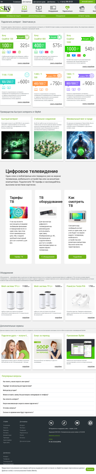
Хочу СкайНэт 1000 (70, 39)
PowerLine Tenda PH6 (76, 286)
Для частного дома (39, 2)
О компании (17, 2)
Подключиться (24, 433)
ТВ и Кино (22, 428)
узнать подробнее (23, 63)
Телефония (23, 430)
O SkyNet (5, 421)
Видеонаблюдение (8, 464)
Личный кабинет (87, 2)
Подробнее (77, 257)
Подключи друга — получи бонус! (16, 335)
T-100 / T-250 (7, 74)
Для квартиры (27, 2)
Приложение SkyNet (75, 335)
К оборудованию (47, 257)
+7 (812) (66, 2)
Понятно (90, 469)
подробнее (25, 318)
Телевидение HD (7, 461)
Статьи (50, 439)
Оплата (22, 435)
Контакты (6, 433)
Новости (5, 428)
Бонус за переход (42, 335)
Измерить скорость (54, 435)
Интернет (22, 425)
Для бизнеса (51, 2)
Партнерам (6, 438)
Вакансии (6, 430)
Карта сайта (6, 442)
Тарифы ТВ (18, 257)
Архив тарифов (7, 440)
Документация (7, 435)
